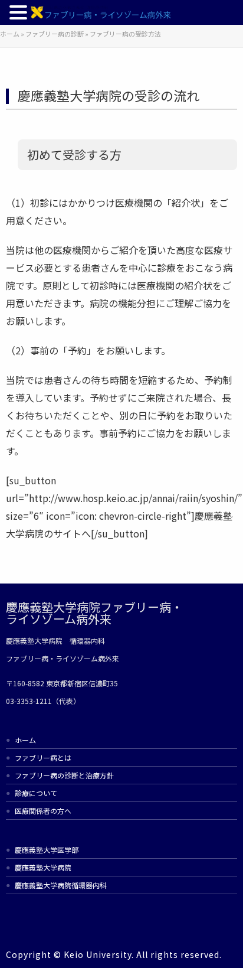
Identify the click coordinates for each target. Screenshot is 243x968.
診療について (36, 793)
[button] (20, 14)
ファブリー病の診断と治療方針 (64, 775)
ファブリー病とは (43, 757)
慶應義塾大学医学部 (46, 850)
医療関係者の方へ (43, 811)
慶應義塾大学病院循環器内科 (61, 885)
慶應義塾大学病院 (43, 867)
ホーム (25, 740)
